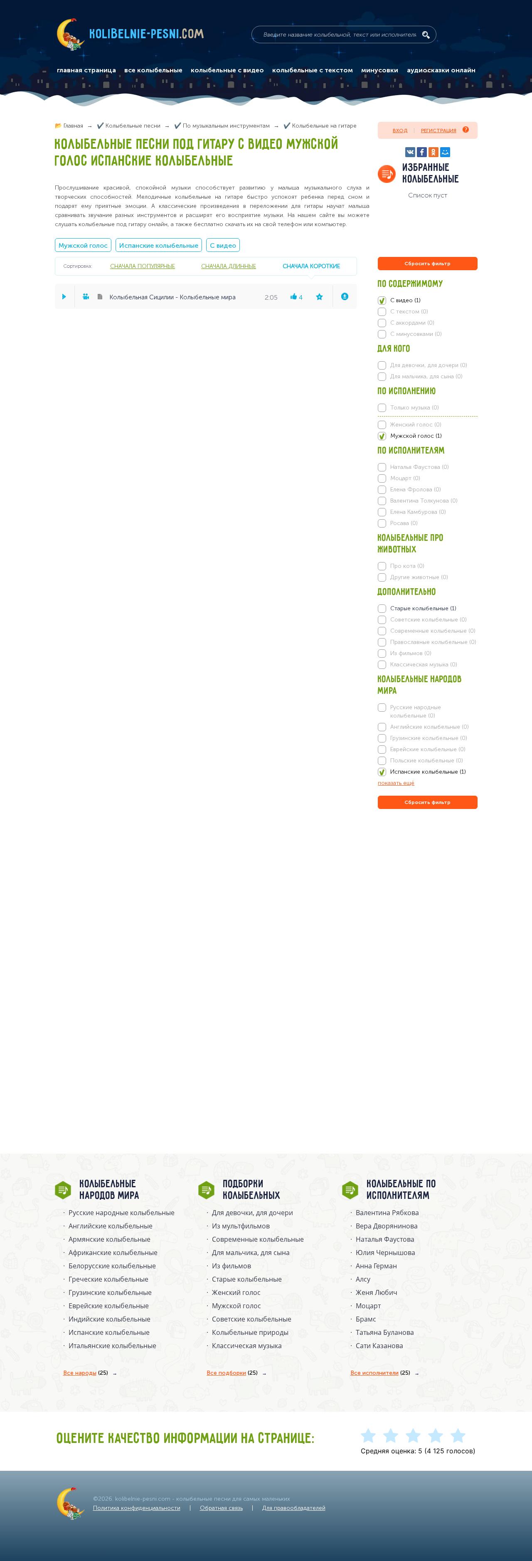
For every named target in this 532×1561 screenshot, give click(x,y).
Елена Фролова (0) (415, 489)
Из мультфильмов (241, 1226)
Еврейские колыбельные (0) (428, 749)
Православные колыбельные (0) (433, 642)
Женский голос (236, 1292)
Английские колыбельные (111, 1226)
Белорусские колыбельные (112, 1265)
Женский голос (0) (415, 424)
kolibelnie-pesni (147, 34)
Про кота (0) (407, 566)
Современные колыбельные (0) (432, 630)
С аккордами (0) (412, 322)
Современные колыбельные (258, 1239)
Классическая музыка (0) (423, 664)
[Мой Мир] (445, 152)
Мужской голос (83, 245)
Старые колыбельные (247, 1279)
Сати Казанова (379, 1345)
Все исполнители (380, 1372)
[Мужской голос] (427, 436)
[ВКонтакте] (410, 152)
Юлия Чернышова (385, 1252)
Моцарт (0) (405, 478)
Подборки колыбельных (252, 1190)
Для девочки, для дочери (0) (428, 365)
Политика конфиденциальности (136, 1508)
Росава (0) (404, 523)
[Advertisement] (428, 900)
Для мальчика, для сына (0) (426, 376)
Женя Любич (376, 1292)
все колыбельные (153, 70)
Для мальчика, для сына (251, 1252)
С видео (223, 245)
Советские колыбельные (251, 1319)
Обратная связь (221, 1508)
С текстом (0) (409, 311)
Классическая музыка (247, 1345)
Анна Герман (376, 1265)
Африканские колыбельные (113, 1252)
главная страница (86, 70)
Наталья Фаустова (385, 1239)
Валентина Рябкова (387, 1212)
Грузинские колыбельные (110, 1292)
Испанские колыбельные (158, 245)
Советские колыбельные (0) (428, 619)
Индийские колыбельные (109, 1319)
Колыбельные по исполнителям (401, 1190)
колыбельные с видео (227, 70)
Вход (400, 130)
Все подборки (232, 1372)
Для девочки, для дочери (252, 1212)
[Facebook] (422, 152)
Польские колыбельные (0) (426, 760)
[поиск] (426, 35)
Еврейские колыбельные (109, 1305)
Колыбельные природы (250, 1332)
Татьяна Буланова (385, 1332)
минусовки (379, 70)
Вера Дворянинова (387, 1226)
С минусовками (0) (416, 334)
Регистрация (438, 130)
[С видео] (427, 300)
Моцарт (368, 1305)
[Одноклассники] (433, 152)
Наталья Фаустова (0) (419, 467)
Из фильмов (231, 1265)
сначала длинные (228, 266)
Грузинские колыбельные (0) (428, 738)
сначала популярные (142, 266)
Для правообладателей (293, 1508)
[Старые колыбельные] (427, 608)
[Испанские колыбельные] (427, 772)
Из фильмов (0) (410, 653)
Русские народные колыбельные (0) (415, 711)
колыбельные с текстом (312, 70)
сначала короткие (311, 266)
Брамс (366, 1319)
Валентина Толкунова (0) (424, 500)
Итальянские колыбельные (112, 1345)
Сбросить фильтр (427, 263)
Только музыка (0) (414, 407)
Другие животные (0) (419, 577)
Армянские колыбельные (109, 1239)
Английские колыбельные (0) (429, 726)
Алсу (363, 1279)
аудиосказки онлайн (441, 70)
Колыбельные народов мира (110, 1190)
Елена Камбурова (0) (418, 511)
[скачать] (344, 296)
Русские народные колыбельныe (122, 1212)
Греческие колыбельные (108, 1279)
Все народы (85, 1372)
